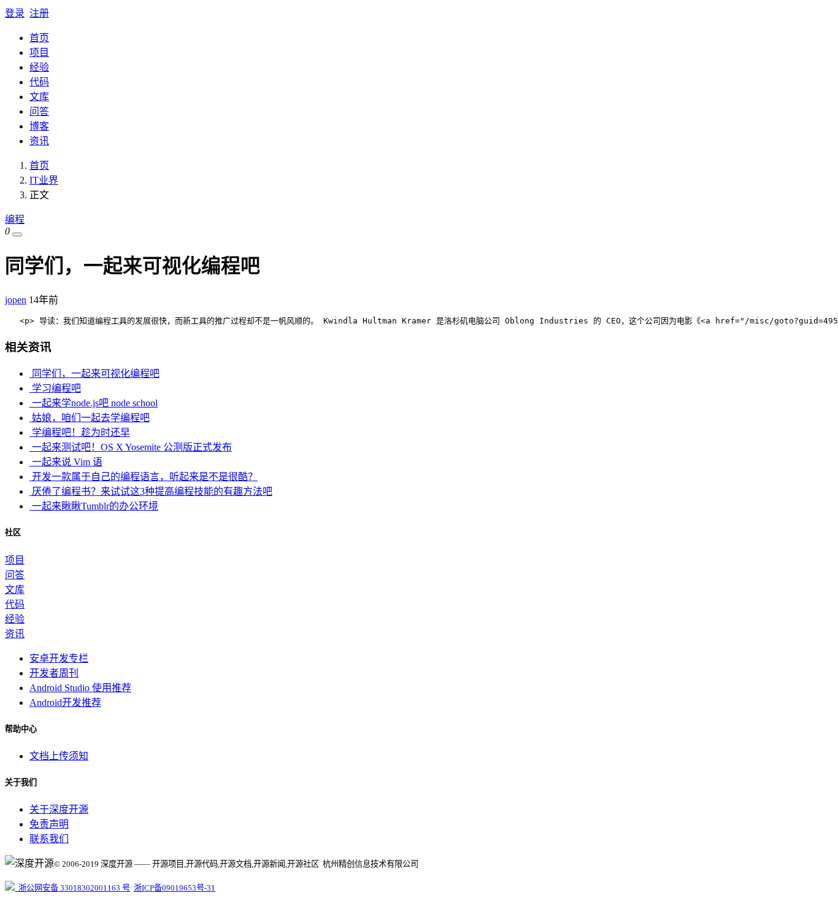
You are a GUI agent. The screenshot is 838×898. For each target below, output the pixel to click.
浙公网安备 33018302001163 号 (72, 887)
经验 (39, 67)
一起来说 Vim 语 (65, 462)
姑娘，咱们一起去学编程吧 (89, 417)
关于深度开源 (58, 809)
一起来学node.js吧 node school (93, 403)
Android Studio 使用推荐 (80, 688)
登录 (15, 13)
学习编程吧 (55, 388)
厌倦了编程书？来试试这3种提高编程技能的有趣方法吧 (150, 491)
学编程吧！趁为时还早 (79, 432)
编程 (15, 219)
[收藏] (17, 234)
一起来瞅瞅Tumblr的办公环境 (93, 506)
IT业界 (43, 180)
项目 (39, 52)
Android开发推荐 (65, 702)
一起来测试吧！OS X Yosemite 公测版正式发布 (130, 447)
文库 (39, 96)
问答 (39, 111)
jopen (15, 300)
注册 (39, 13)
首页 (39, 38)
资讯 (39, 141)
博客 (39, 126)
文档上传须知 (58, 756)
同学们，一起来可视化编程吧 (94, 373)
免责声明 (49, 824)
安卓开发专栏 (58, 658)
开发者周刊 (54, 673)
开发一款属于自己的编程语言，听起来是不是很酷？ (143, 476)
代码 (39, 82)
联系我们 (49, 839)
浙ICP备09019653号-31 (174, 887)
